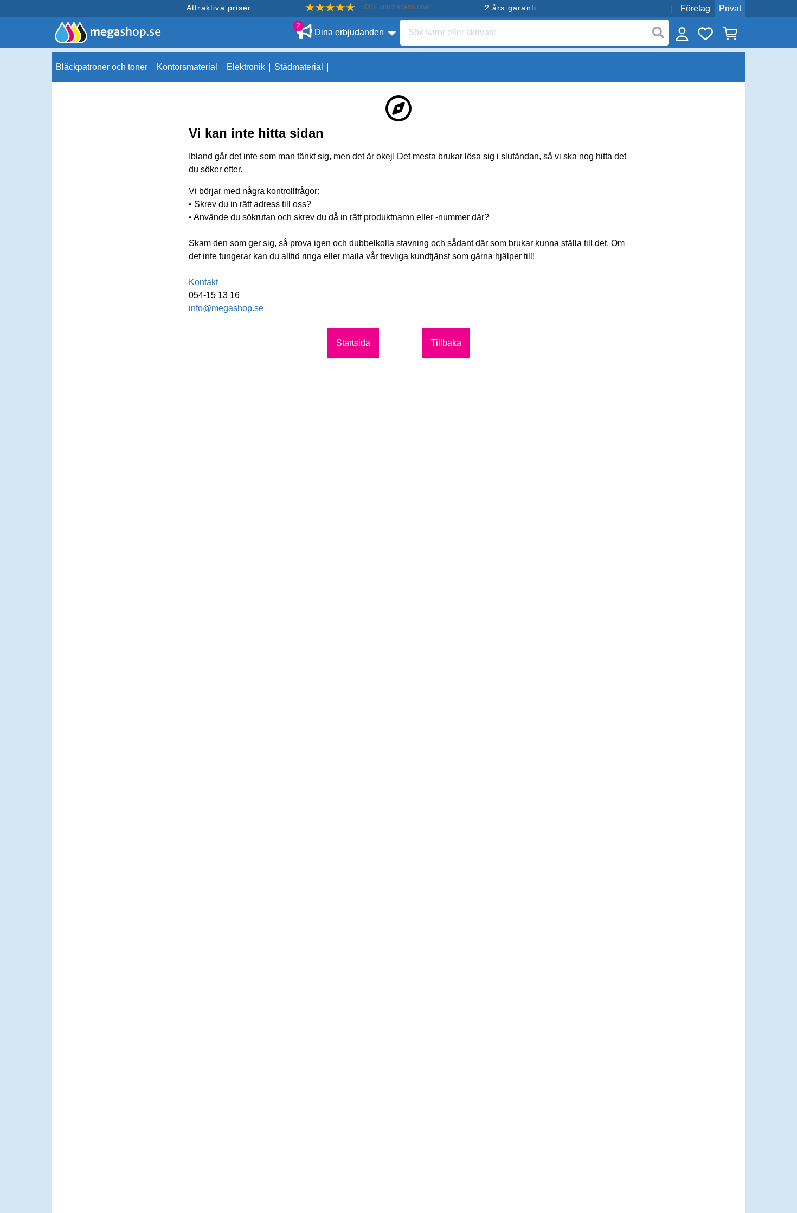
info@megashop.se (226, 308)
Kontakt (203, 282)
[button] (367, 7)
